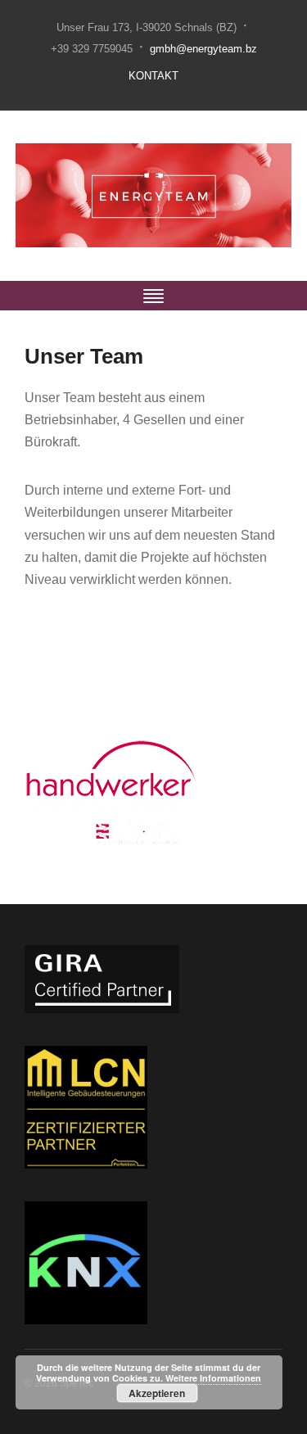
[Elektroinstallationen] (153, 195)
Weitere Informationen (213, 1378)
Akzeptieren (157, 1393)
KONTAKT (153, 76)
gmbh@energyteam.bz (203, 49)
